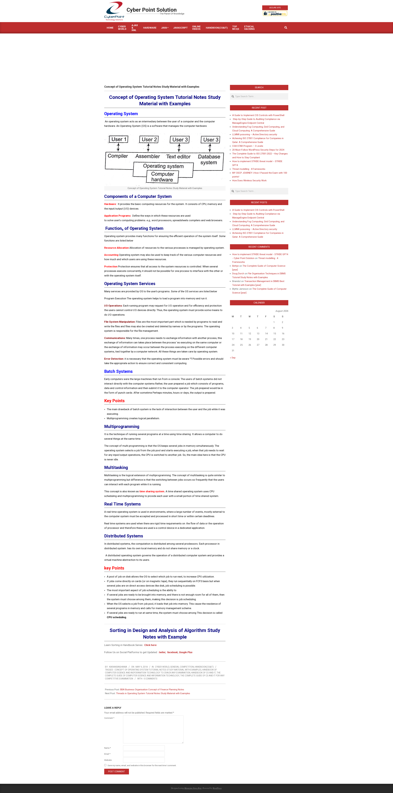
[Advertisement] (196, 56)
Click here (150, 645)
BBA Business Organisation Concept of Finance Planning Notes (152, 689)
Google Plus (185, 652)
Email (107, 754)
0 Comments (150, 678)
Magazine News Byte (193, 788)
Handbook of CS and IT (203, 672)
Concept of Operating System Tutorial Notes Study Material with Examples (158, 670)
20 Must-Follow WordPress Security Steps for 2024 (258, 149)
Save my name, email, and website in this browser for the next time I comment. (142, 765)
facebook (172, 652)
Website (108, 760)
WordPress (217, 788)
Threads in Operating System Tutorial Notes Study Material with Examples (153, 693)
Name (107, 748)
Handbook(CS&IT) (204, 667)
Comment (109, 718)
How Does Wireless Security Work (249, 180)
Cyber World (162, 667)
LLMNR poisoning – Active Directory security (254, 134)
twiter (162, 652)
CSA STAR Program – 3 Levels (247, 146)
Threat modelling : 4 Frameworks (248, 169)
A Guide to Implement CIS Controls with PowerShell (258, 115)
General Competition (182, 667)
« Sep (232, 357)
